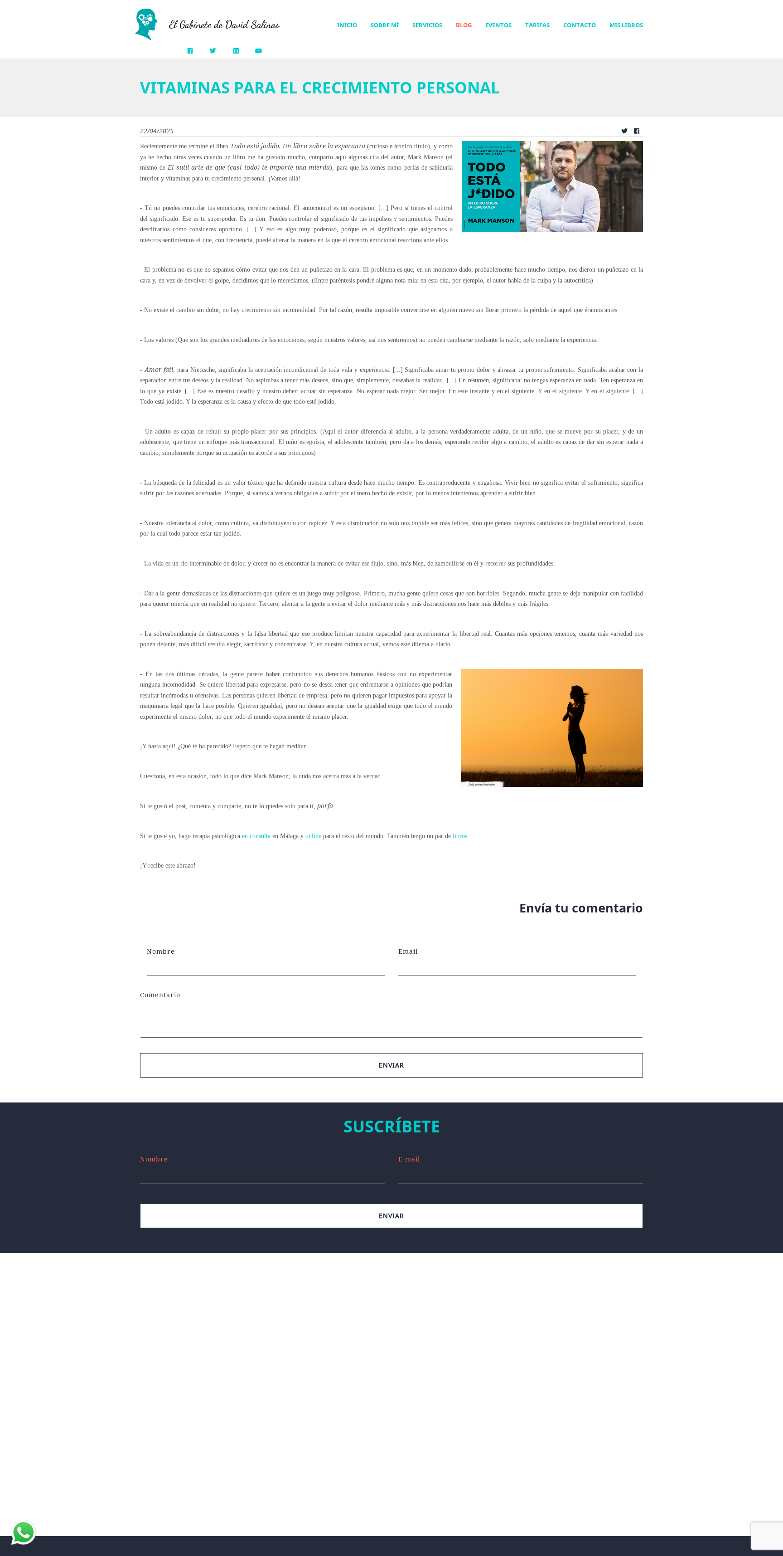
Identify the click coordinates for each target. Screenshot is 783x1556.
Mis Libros (626, 25)
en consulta (256, 836)
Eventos (498, 25)
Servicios (427, 25)
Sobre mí (385, 25)
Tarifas (537, 25)
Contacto (579, 25)
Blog (464, 25)
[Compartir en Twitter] (624, 131)
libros (460, 836)
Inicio (347, 25)
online (313, 836)
